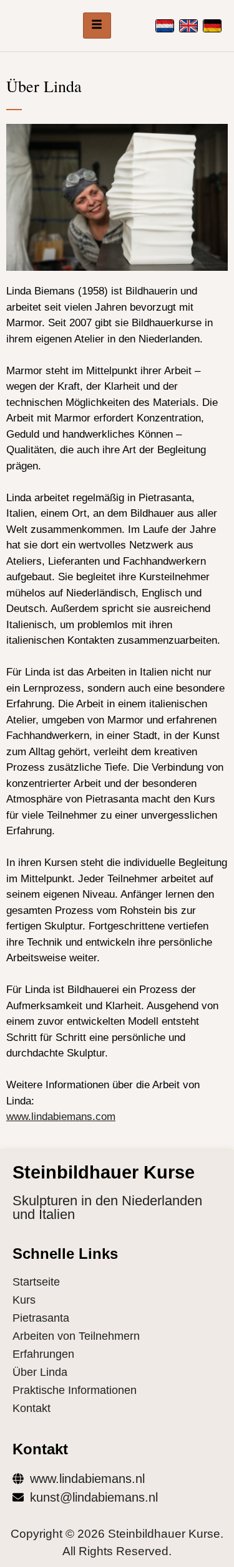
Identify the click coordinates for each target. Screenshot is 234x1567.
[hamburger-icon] (97, 25)
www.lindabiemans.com (60, 1116)
